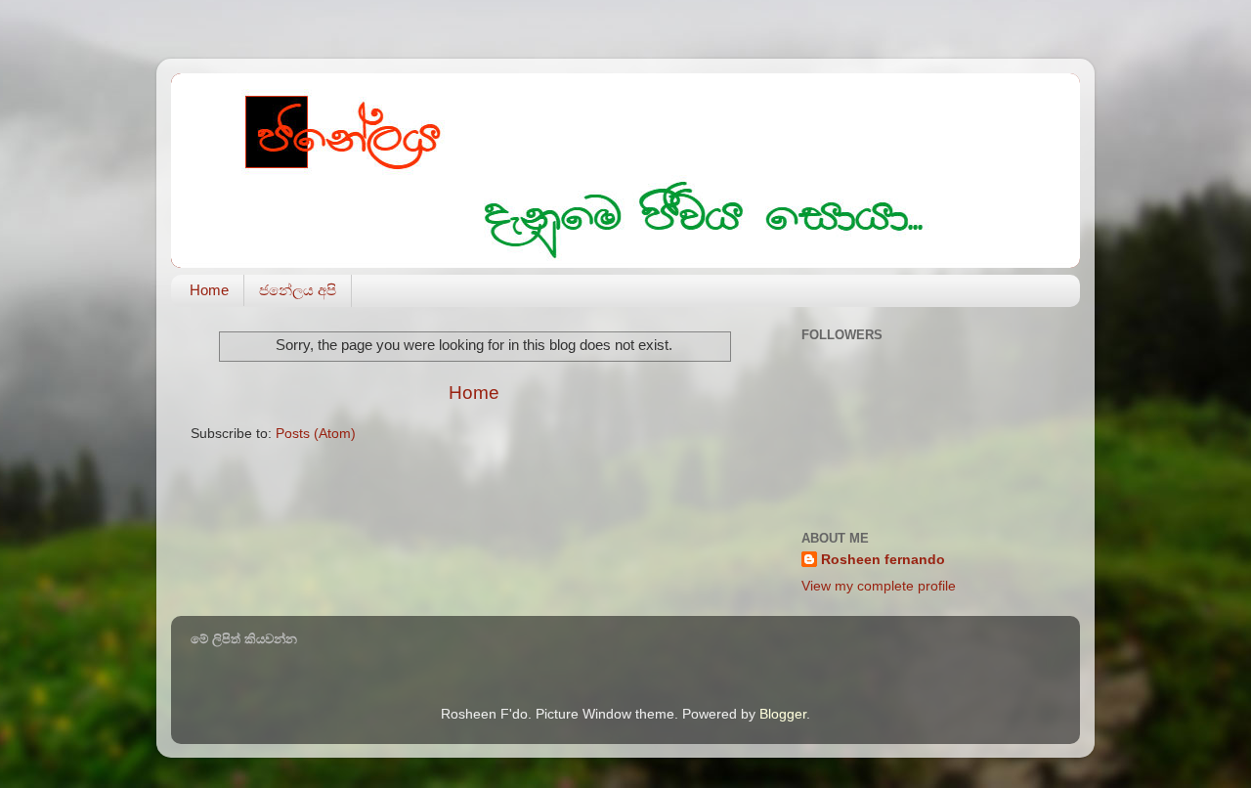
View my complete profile (878, 586)
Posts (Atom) (316, 433)
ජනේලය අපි (297, 290)
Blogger (782, 714)
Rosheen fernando (883, 559)
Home (209, 290)
